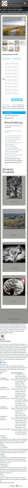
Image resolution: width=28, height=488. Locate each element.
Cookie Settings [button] (4, 332)
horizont (18, 106)
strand (18, 108)
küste (22, 106)
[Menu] (25, 3)
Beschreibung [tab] (8, 112)
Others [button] (1, 474)
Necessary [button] (2, 361)
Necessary (4, 362)
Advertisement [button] (3, 464)
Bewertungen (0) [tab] (9, 118)
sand (15, 108)
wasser (22, 108)
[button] (23, 19)
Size (3, 79)
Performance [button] (3, 446)
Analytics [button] (2, 454)
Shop (4, 10)
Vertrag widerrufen (14, 486)
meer (9, 108)
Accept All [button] (10, 332)
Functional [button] (2, 436)
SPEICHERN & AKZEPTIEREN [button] (7, 482)
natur (12, 108)
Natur (3, 12)
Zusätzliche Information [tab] (11, 115)
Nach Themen (17, 10)
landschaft (4, 108)
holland (14, 106)
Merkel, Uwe (21, 105)
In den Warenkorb (17, 99)
